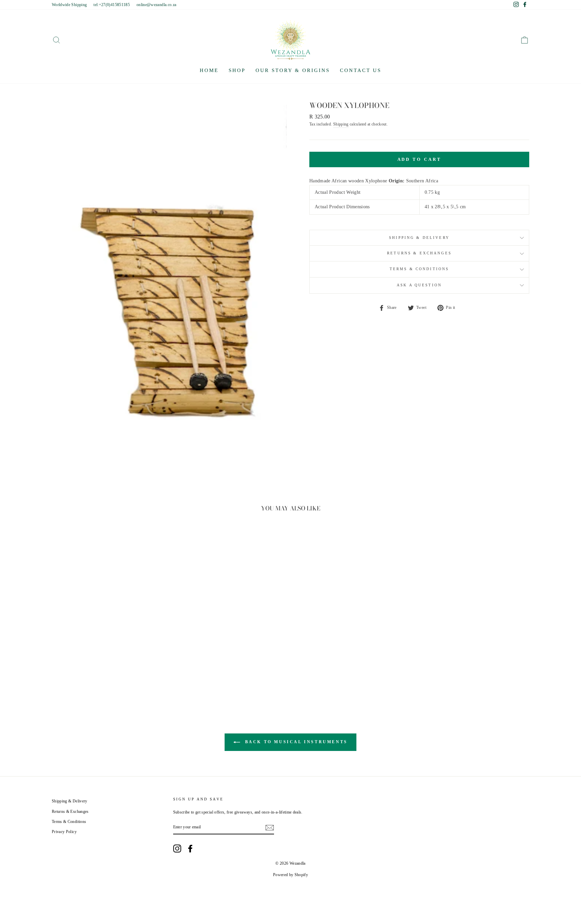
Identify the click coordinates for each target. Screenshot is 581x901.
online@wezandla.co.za (156, 4)
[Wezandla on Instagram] (177, 848)
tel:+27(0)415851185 (111, 4)
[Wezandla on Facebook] (190, 848)
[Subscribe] (269, 828)
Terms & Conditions (419, 269)
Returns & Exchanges (419, 253)
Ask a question (419, 285)
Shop (237, 70)
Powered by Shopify (290, 874)
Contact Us (360, 70)
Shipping (341, 124)
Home (209, 70)
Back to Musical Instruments (295, 742)
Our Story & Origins (293, 70)
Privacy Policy (64, 831)
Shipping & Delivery (419, 238)
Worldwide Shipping (69, 4)
